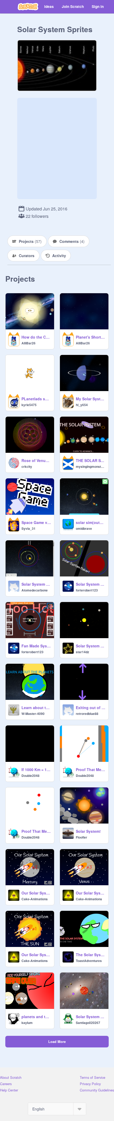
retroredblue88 (87, 713)
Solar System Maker (90, 584)
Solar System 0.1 (90, 1016)
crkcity (26, 466)
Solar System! (88, 831)
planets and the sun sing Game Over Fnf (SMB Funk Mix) (36, 1016)
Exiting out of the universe (90, 707)
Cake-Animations (34, 899)
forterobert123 (87, 590)
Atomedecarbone (34, 590)
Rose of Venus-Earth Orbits (36, 460)
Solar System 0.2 (90, 645)
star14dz (82, 651)
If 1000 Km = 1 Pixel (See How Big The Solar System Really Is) (36, 769)
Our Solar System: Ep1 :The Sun (36, 954)
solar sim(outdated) (90, 522)
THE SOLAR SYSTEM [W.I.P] (90, 460)
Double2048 (30, 775)
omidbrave (84, 528)
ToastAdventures (89, 960)
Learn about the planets (36, 707)
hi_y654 (82, 404)
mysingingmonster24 (90, 466)
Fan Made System (36, 645)
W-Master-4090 (33, 713)
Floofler (81, 837)
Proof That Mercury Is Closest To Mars (90, 769)
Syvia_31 (28, 528)
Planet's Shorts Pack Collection (90, 337)
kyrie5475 (29, 404)
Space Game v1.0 (36, 522)
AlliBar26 (28, 343)
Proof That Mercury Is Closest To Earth (36, 831)
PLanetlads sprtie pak (36, 398)
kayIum (27, 1022)
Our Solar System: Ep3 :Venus (90, 893)
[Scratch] (28, 6)
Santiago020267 (88, 1022)
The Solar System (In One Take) (90, 954)
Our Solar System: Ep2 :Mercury (36, 893)
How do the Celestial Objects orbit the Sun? (36, 337)
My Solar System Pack (90, 398)
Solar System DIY (36, 584)
